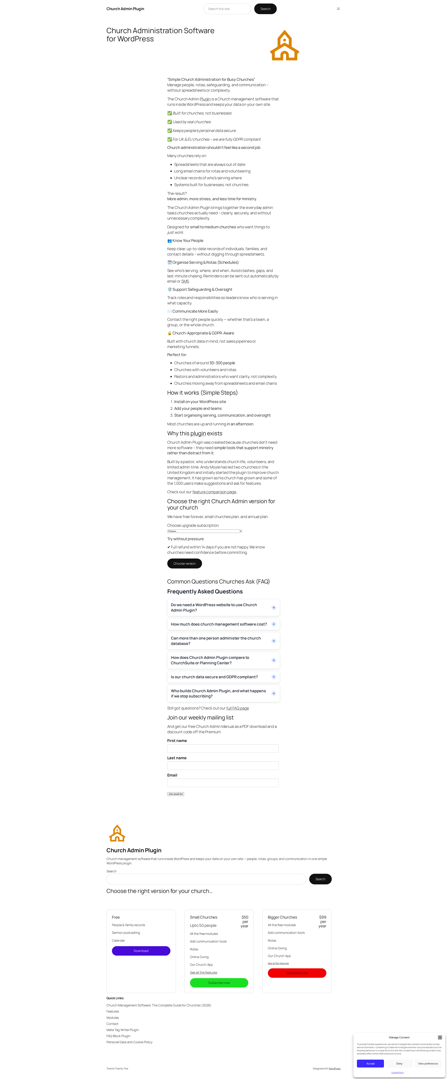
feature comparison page (214, 491)
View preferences (428, 1063)
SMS (185, 281)
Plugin (205, 99)
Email (172, 775)
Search (265, 9)
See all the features (203, 972)
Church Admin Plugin (125, 8)
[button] (440, 1037)
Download (141, 951)
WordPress (334, 1068)
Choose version (185, 563)
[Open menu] (338, 9)
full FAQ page (237, 708)
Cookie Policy (397, 1072)
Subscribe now (219, 983)
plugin (198, 433)
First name (177, 740)
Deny (399, 1063)
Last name (176, 757)
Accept (371, 1063)
